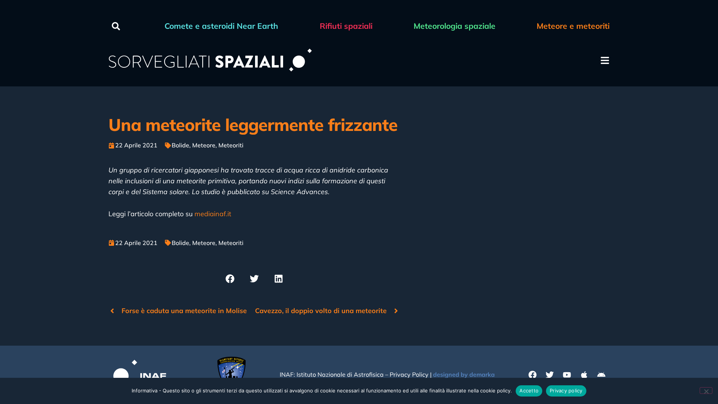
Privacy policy (566, 391)
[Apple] (584, 375)
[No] (706, 390)
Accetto (528, 391)
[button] (115, 26)
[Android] (601, 375)
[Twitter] (549, 375)
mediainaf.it (212, 213)
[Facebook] (532, 375)
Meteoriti (230, 145)
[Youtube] (567, 375)
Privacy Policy (409, 374)
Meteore (203, 145)
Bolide (180, 145)
